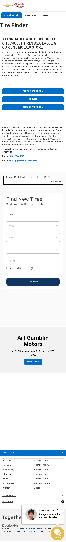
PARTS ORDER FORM (33, 91)
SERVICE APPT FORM (33, 107)
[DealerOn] (10, 526)
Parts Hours (7, 502)
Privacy (40, 528)
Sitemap (32, 528)
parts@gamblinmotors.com (23, 161)
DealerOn (23, 528)
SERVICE (33, 99)
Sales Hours (8, 453)
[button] (11, 15)
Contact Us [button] (33, 362)
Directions (30, 15)
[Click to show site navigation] (61, 16)
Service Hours (9, 496)
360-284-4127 (17, 156)
